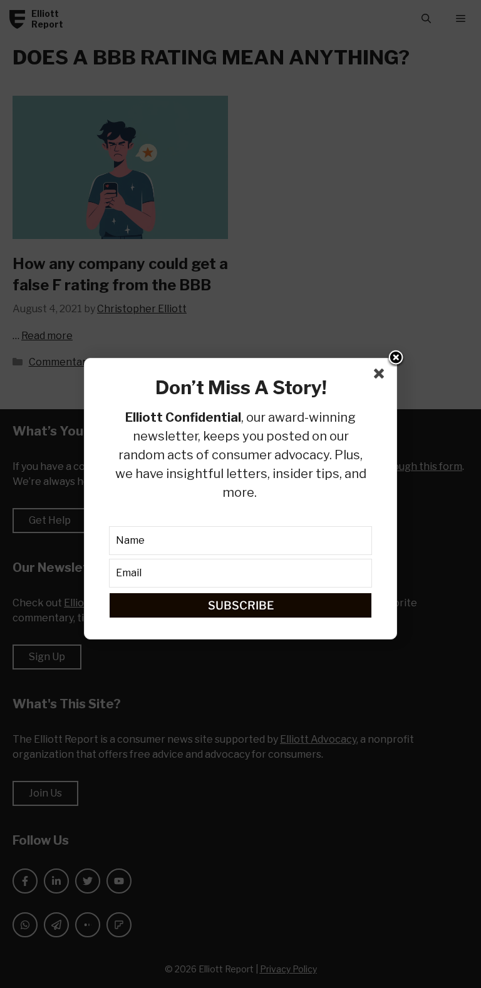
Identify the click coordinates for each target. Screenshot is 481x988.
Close (395, 358)
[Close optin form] (381, 376)
